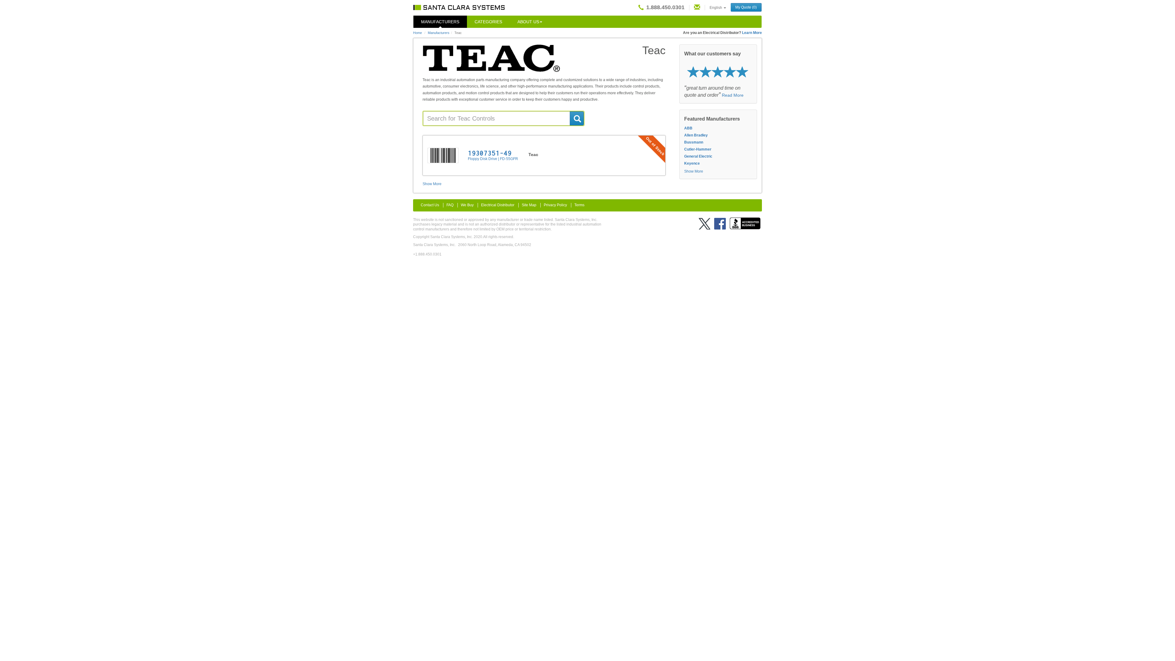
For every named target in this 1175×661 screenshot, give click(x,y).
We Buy (467, 205)
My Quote (746, 7)
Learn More (752, 33)
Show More (432, 184)
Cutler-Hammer (697, 149)
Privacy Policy (555, 205)
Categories (488, 21)
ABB (688, 128)
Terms (579, 205)
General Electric (698, 156)
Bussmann (693, 142)
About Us (528, 21)
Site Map (529, 205)
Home (417, 33)
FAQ (449, 205)
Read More (733, 95)
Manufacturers (440, 21)
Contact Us (430, 205)
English (716, 8)
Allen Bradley (696, 135)
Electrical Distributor (497, 205)
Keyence (692, 163)
